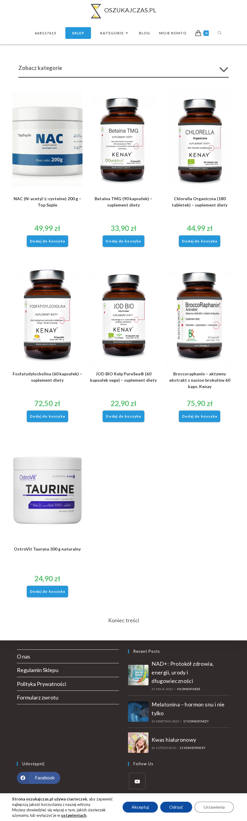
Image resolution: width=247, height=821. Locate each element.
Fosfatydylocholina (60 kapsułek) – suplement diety (47, 377)
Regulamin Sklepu (37, 670)
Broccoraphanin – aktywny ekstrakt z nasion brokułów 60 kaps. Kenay (199, 380)
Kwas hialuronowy (174, 739)
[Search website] (219, 33)
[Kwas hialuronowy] (138, 742)
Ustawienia (214, 807)
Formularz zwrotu (37, 697)
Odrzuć (176, 807)
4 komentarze (188, 689)
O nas (23, 656)
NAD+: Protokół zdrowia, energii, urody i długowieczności (183, 672)
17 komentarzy (196, 721)
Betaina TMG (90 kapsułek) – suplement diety (123, 201)
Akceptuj (140, 807)
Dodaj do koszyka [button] (47, 241)
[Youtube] (137, 781)
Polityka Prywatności (41, 683)
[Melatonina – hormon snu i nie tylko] (138, 711)
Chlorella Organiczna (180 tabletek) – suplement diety (199, 201)
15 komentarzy (192, 748)
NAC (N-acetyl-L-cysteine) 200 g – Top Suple (47, 201)
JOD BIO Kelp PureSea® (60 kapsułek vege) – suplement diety (123, 377)
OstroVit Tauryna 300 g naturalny (47, 548)
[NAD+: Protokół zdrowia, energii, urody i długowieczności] (138, 675)
